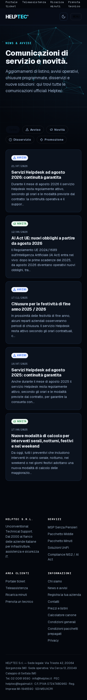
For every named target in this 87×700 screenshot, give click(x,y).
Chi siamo (55, 581)
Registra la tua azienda (64, 595)
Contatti (53, 602)
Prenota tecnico (74, 4)
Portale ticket (11, 4)
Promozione (54, 140)
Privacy (53, 640)
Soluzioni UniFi (58, 547)
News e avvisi (57, 588)
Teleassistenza (34, 2)
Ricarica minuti (57, 4)
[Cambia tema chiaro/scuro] (64, 17)
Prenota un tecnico (19, 602)
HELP (17, 16)
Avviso (35, 130)
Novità (59, 130)
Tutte (13, 130)
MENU (76, 16)
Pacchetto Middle (60, 534)
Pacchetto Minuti (60, 541)
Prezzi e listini (58, 608)
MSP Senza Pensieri (62, 527)
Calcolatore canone (62, 615)
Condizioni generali (62, 622)
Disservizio (22, 140)
